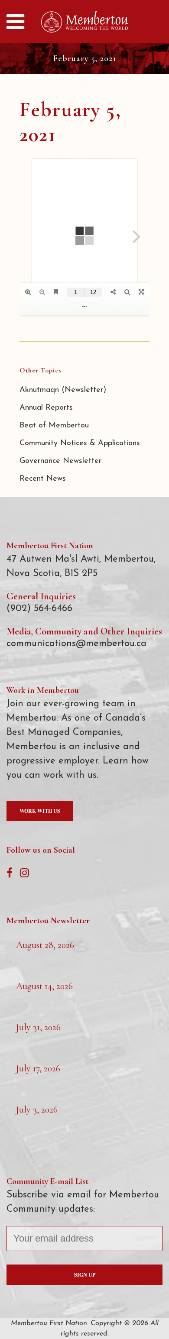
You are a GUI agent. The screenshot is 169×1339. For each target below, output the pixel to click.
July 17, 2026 (38, 1068)
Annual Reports (46, 408)
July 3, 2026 (37, 1109)
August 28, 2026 (45, 945)
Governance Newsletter (60, 461)
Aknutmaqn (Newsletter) (63, 390)
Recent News (43, 479)
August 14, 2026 (44, 986)
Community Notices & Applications (80, 443)
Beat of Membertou (54, 426)
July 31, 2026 (38, 1027)
